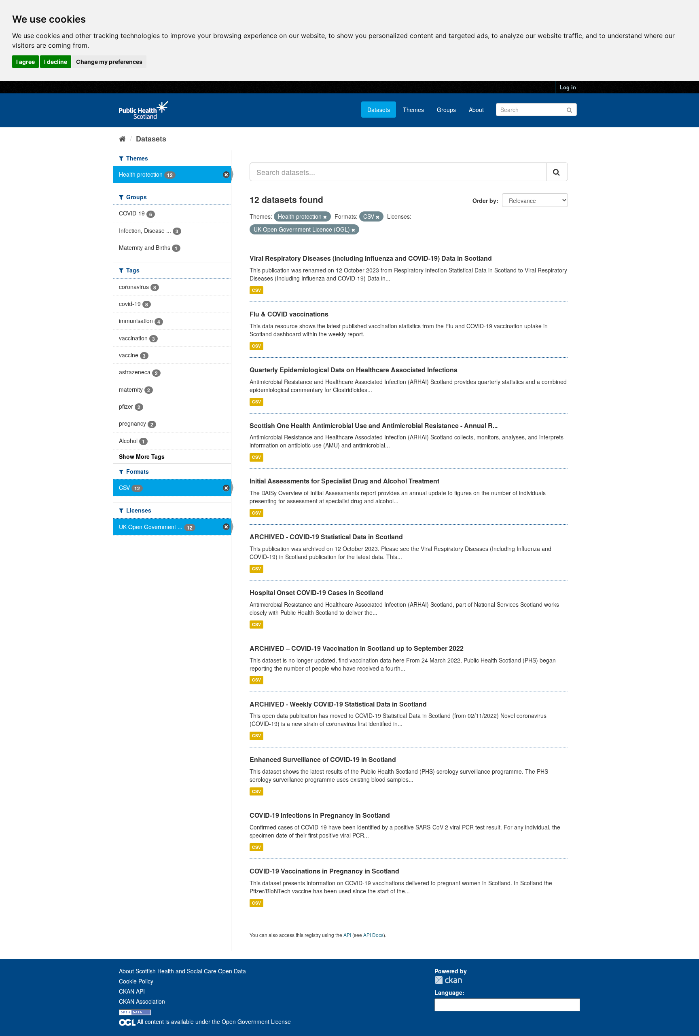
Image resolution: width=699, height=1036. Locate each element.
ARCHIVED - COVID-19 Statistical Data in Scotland (326, 536)
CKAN (448, 980)
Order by (484, 200)
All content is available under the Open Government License (213, 1021)
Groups (446, 109)
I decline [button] (55, 61)
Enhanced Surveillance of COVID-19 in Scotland (323, 759)
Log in (568, 87)
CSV (256, 290)
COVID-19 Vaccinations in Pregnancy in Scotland (324, 871)
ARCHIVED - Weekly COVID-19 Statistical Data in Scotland (338, 704)
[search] (557, 171)
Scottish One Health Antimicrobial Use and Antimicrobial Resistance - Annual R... (374, 425)
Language (448, 992)
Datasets (378, 109)
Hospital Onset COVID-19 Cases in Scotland (316, 592)
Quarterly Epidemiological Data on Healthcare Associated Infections (354, 369)
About (476, 109)
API (347, 934)
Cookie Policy (136, 981)
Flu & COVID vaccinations (289, 314)
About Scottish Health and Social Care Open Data (182, 971)
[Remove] (325, 216)
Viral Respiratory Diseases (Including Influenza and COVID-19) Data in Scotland (371, 258)
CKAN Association (142, 1001)
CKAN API (132, 991)
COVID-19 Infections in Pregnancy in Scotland (320, 815)
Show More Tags (142, 456)
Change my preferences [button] (109, 61)
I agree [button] (25, 61)
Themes (413, 109)
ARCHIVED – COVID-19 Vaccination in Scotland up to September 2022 (357, 648)
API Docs (373, 934)
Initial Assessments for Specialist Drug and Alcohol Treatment (344, 480)
